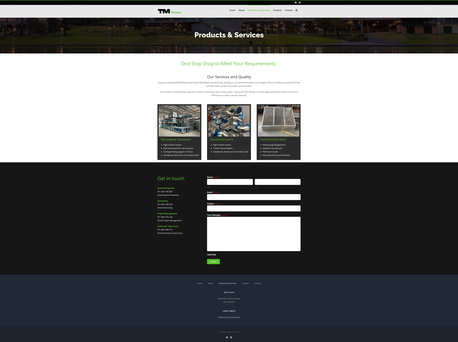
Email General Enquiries (168, 195)
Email (213, 192)
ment (179, 220)
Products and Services (227, 283)
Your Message (217, 215)
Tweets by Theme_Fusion (229, 317)
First (209, 187)
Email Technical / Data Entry (169, 233)
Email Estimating (164, 207)
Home (199, 283)
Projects (245, 283)
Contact (258, 283)
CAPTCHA (211, 254)
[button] (297, 10)
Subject (214, 203)
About (210, 283)
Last (256, 187)
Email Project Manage (167, 220)
